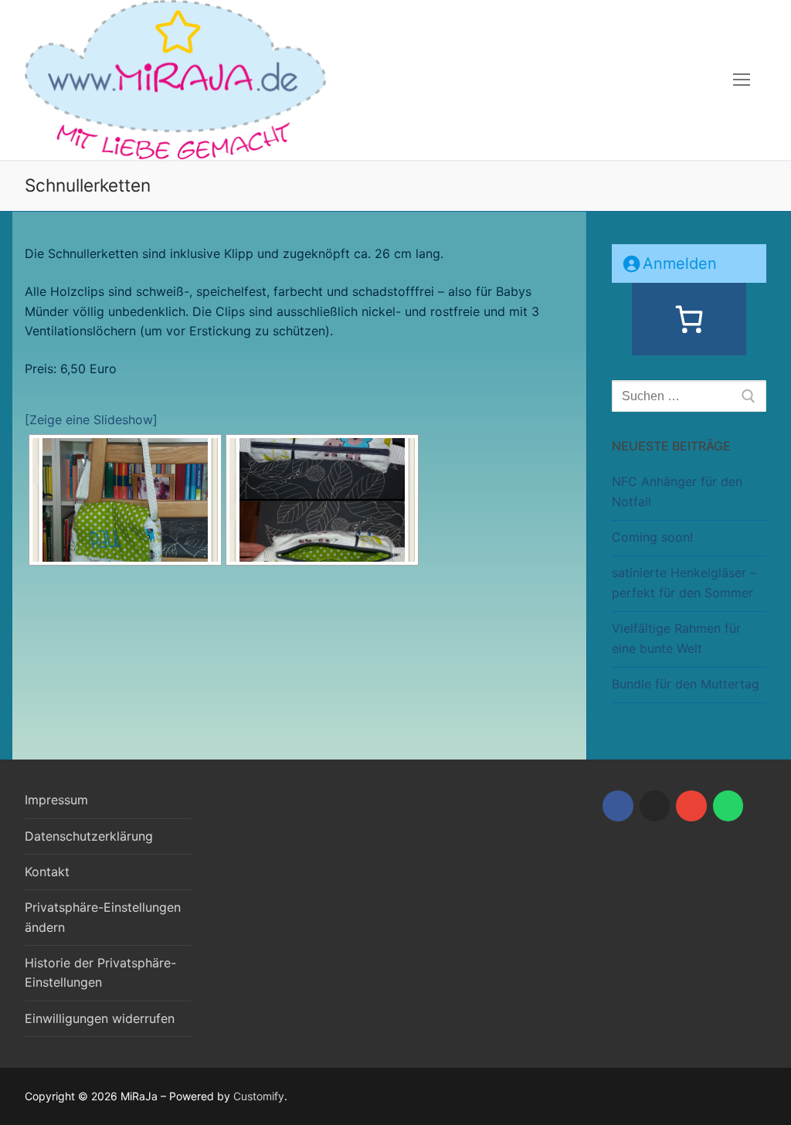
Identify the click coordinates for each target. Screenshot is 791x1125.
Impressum (56, 799)
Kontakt (47, 871)
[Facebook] (618, 805)
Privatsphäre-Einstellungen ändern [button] (103, 917)
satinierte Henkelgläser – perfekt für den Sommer (684, 582)
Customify (258, 1096)
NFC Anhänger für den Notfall (677, 491)
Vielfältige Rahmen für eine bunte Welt (676, 638)
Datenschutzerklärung (89, 836)
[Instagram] (655, 805)
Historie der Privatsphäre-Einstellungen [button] (100, 973)
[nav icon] (741, 80)
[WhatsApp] (728, 805)
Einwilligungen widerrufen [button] (100, 1018)
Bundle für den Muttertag (685, 684)
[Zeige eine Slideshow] (91, 419)
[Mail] (691, 805)
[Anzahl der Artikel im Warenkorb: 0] (689, 319)
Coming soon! (652, 537)
